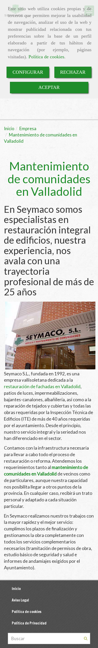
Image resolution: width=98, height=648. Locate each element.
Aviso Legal (20, 600)
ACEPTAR (49, 87)
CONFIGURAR (28, 72)
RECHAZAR (72, 72)
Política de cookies (46, 56)
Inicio (16, 588)
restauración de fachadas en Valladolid (42, 386)
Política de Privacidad (29, 623)
